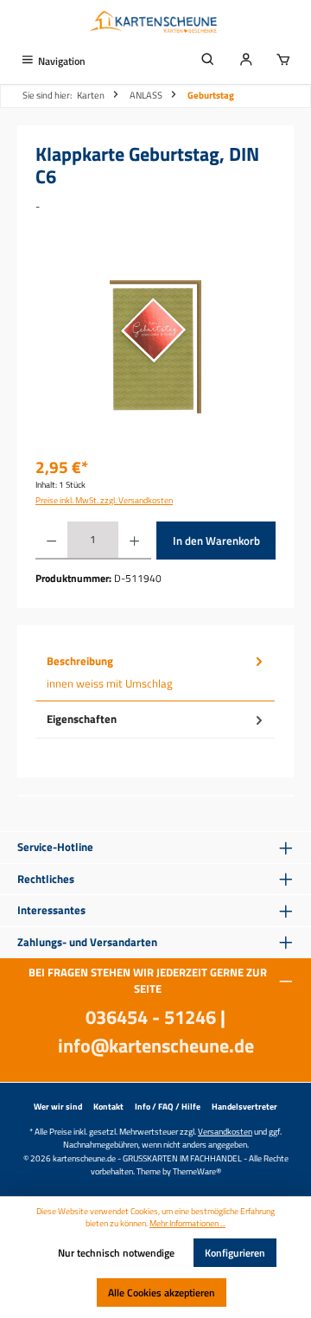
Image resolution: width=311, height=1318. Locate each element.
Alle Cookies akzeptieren (161, 1292)
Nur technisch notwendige (116, 1252)
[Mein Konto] (246, 61)
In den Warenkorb (216, 540)
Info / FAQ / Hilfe (167, 1106)
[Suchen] (208, 61)
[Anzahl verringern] (51, 540)
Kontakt (108, 1106)
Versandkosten (225, 1131)
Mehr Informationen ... (187, 1224)
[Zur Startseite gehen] (155, 23)
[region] (155, 346)
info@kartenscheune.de (156, 1045)
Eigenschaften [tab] (82, 718)
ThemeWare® (197, 1171)
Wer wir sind (58, 1106)
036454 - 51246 (151, 1017)
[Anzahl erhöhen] (134, 540)
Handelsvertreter (244, 1106)
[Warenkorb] (283, 61)
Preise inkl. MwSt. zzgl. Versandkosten (104, 500)
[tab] (155, 672)
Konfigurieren (235, 1252)
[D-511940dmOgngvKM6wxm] (155, 346)
